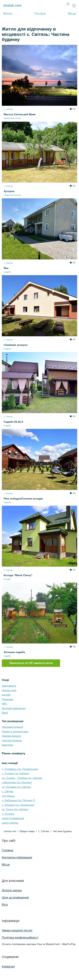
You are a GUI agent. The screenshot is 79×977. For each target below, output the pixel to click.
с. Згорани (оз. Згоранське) (18, 804)
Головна (7, 850)
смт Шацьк (8, 795)
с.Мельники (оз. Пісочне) (17, 782)
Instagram (8, 966)
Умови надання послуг (17, 930)
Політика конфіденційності (20, 937)
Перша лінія (9, 690)
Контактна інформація (17, 857)
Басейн (6, 694)
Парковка (7, 699)
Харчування (9, 685)
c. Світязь (43, 831)
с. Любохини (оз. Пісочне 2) (18, 800)
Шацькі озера (27, 831)
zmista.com (10, 831)
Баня (5, 712)
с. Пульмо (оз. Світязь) (15, 773)
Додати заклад (12, 890)
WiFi (4, 703)
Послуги (40, 13)
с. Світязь (7, 791)
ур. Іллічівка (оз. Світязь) (16, 786)
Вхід (5, 904)
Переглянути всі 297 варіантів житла (31, 663)
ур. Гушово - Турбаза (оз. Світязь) (22, 777)
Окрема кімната (11, 735)
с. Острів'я (8, 813)
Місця (72, 13)
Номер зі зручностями (15, 731)
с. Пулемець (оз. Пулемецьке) (20, 769)
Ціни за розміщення (15, 897)
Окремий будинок (12, 726)
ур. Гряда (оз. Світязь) (15, 809)
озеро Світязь (10, 822)
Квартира (7, 744)
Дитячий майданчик (14, 708)
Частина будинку (12, 740)
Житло (7, 13)
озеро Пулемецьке (13, 818)
